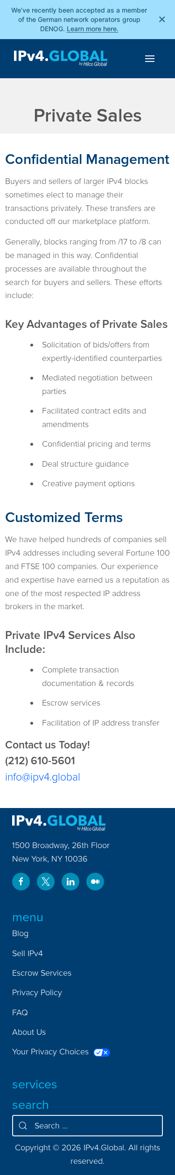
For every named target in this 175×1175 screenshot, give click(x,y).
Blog (20, 933)
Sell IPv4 (27, 953)
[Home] (60, 58)
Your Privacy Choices (51, 1051)
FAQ (20, 1012)
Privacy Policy (37, 992)
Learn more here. (93, 29)
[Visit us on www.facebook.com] (21, 881)
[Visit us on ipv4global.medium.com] (95, 881)
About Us (29, 1032)
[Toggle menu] (150, 58)
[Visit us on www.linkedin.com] (70, 881)
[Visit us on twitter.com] (46, 881)
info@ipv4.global (42, 777)
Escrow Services (41, 973)
